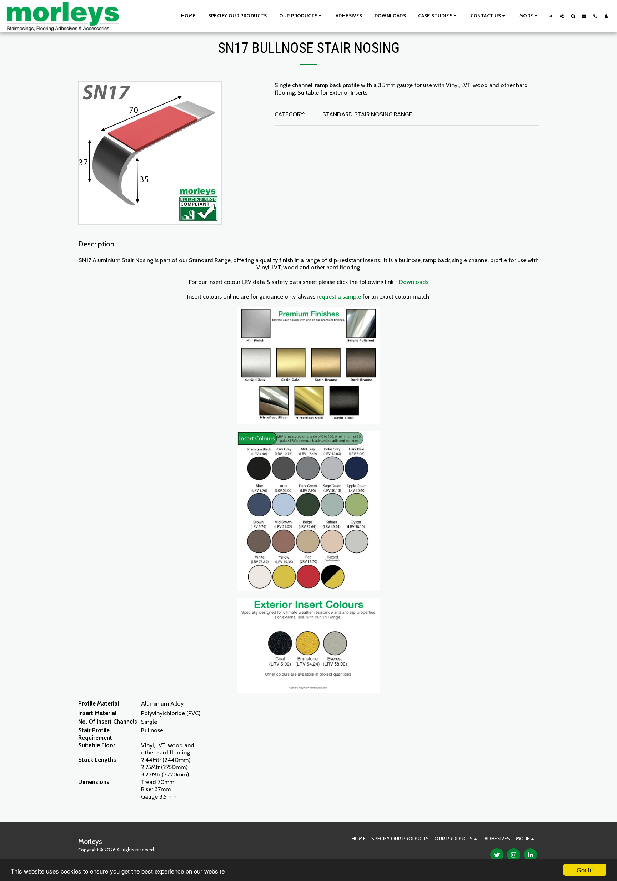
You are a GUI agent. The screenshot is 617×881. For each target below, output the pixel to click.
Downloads (413, 281)
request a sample (339, 296)
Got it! (585, 869)
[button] (301, 16)
